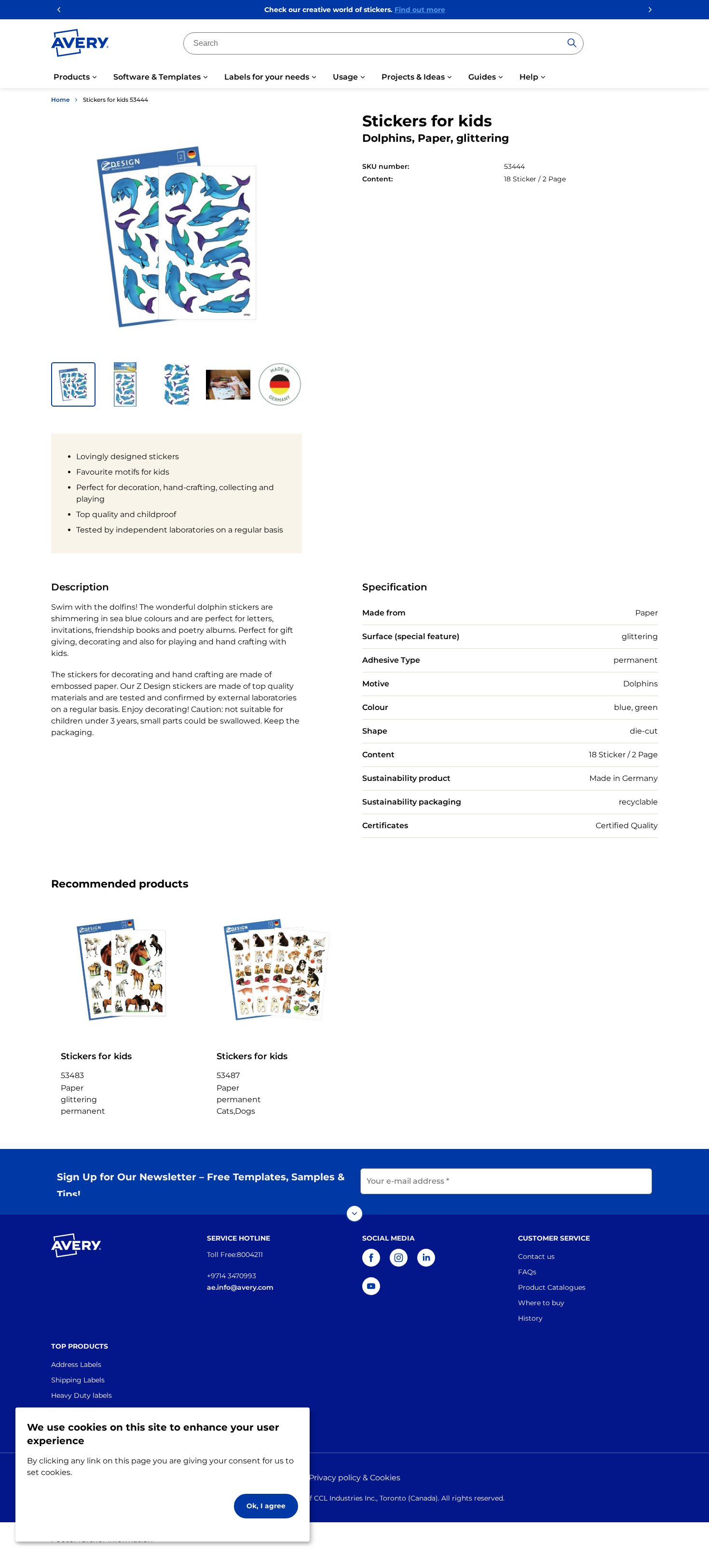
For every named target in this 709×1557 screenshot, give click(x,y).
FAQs (527, 1272)
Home (60, 99)
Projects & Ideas (413, 77)
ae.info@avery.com (240, 1287)
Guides (482, 77)
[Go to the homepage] (80, 45)
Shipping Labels (78, 1380)
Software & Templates (157, 77)
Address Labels (76, 1364)
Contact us (536, 1256)
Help (528, 77)
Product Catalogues (552, 1287)
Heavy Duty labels (81, 1395)
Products (72, 77)
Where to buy (541, 1302)
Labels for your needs (266, 77)
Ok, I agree (266, 1506)
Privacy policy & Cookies (354, 1477)
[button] (73, 384)
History (530, 1318)
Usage (345, 77)
